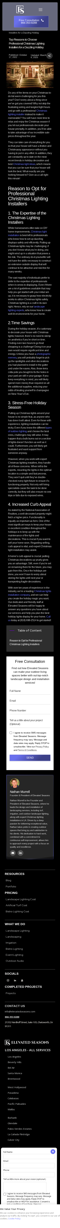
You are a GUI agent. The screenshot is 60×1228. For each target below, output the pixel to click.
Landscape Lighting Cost (21, 899)
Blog (8, 880)
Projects (11, 993)
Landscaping (13, 936)
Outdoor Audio (15, 961)
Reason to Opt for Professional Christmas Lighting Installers (26, 642)
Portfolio (11, 886)
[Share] (49, 56)
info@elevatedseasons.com (20, 1011)
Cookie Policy (14, 1218)
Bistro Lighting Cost (17, 911)
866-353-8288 (12, 1016)
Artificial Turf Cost (16, 905)
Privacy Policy (42, 746)
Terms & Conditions (27, 750)
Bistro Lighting (14, 949)
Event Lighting (14, 955)
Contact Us (15, 1006)
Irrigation (11, 942)
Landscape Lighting (18, 930)
